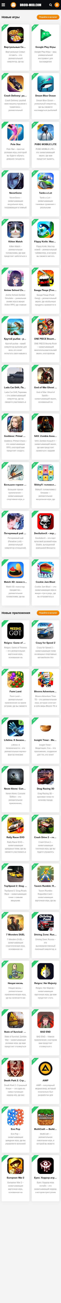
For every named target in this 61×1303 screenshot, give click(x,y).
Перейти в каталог (48, 17)
